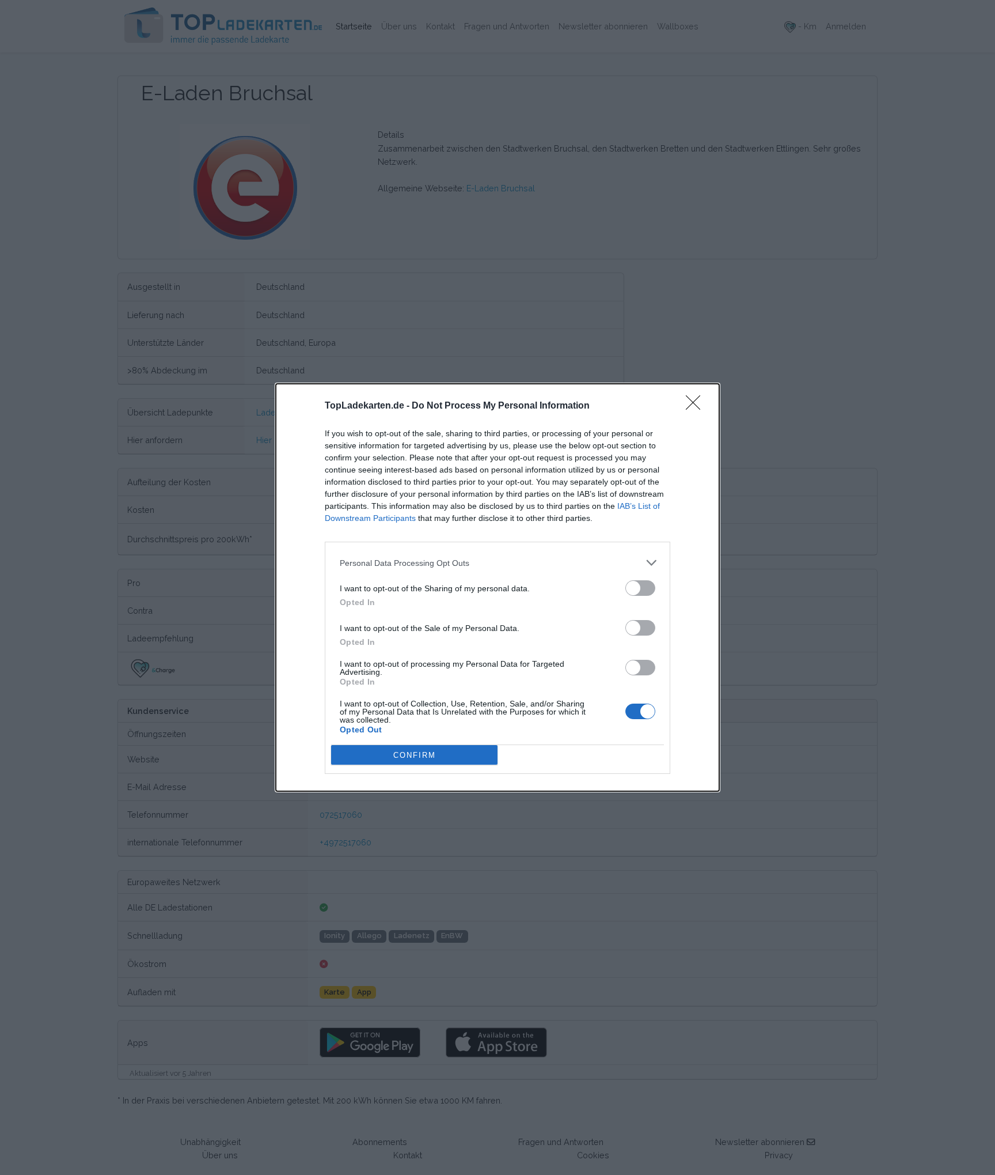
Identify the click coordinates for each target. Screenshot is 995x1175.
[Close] (697, 406)
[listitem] (497, 563)
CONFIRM (414, 755)
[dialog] (497, 587)
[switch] (640, 588)
